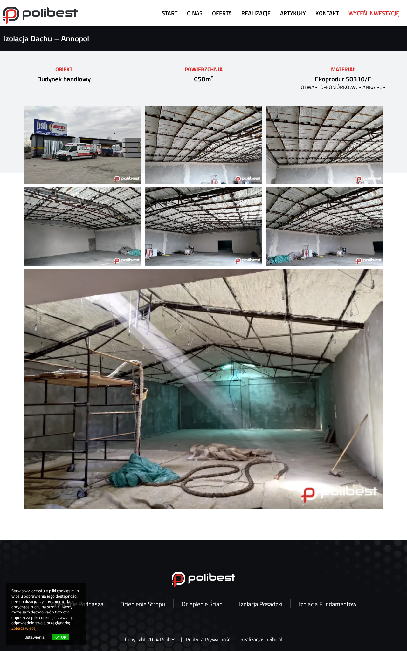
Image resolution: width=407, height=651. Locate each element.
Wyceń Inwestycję (373, 13)
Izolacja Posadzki (260, 603)
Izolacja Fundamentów (327, 603)
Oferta (222, 13)
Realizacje (256, 13)
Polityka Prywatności (208, 639)
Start (169, 13)
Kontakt (327, 13)
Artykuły (293, 13)
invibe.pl (273, 639)
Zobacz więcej (24, 628)
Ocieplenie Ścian (202, 603)
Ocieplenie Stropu (142, 603)
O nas (195, 13)
